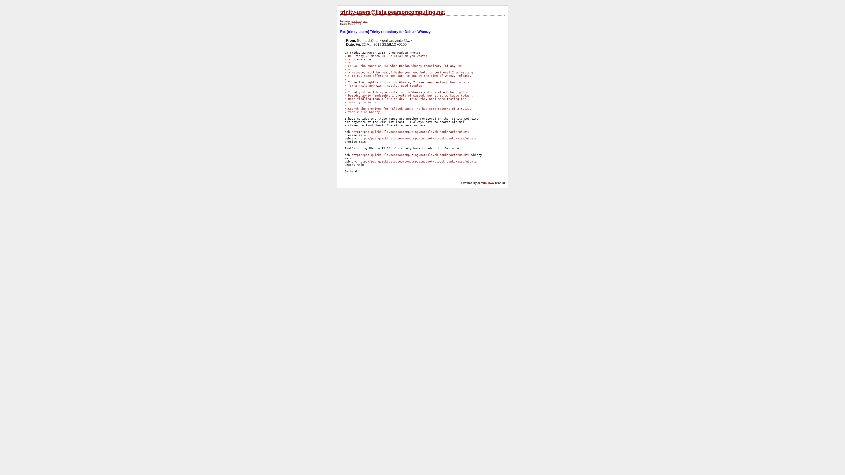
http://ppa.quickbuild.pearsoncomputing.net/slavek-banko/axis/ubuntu (411, 131)
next (365, 21)
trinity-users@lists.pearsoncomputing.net (392, 12)
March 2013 (354, 24)
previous (356, 21)
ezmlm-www (486, 183)
